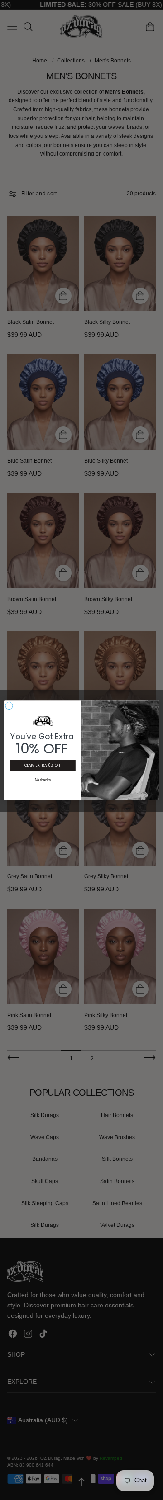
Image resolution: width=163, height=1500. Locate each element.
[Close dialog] (8, 705)
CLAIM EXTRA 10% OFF (42, 764)
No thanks (43, 779)
